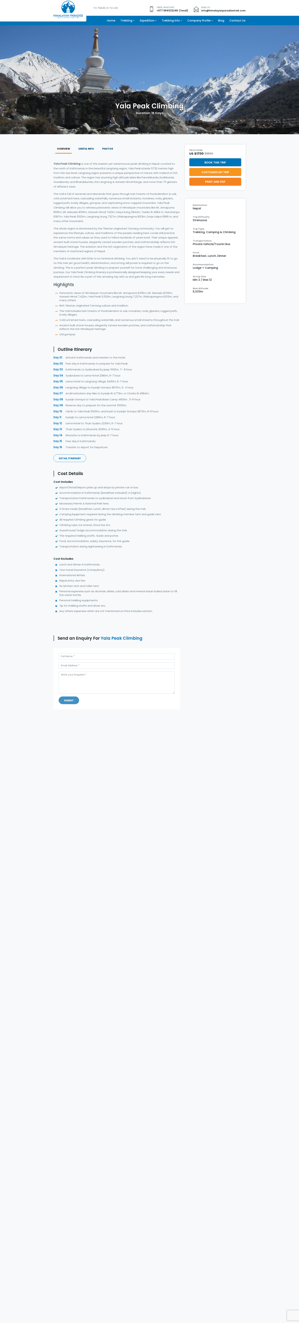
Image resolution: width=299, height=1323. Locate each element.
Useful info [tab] (86, 148)
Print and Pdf (215, 182)
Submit (69, 700)
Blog (221, 21)
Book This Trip (215, 163)
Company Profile (199, 21)
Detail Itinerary (70, 458)
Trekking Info (171, 21)
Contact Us (237, 21)
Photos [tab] (107, 148)
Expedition (147, 21)
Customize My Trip (215, 172)
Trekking (126, 21)
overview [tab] (63, 148)
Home (111, 21)
